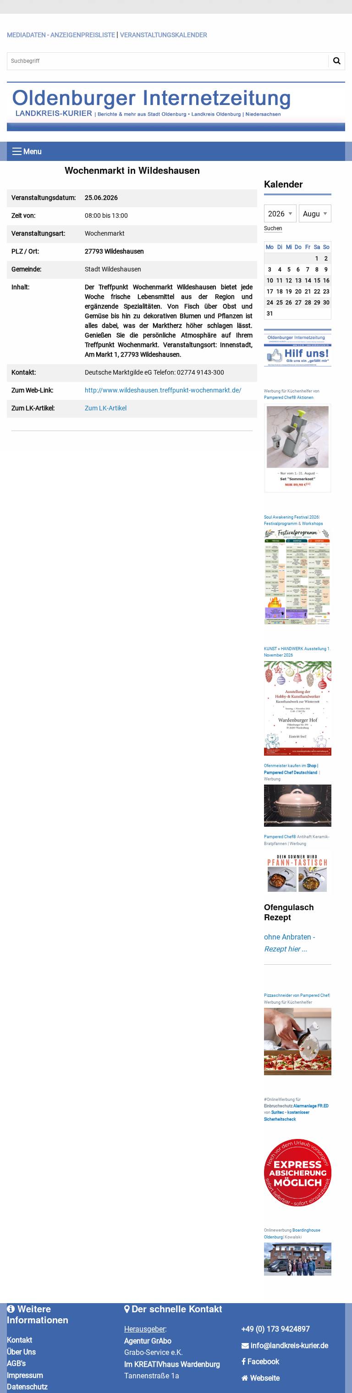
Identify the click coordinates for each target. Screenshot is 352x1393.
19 (289, 291)
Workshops (312, 523)
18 (279, 291)
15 (317, 280)
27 (298, 302)
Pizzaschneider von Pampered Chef (296, 995)
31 (270, 313)
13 (298, 280)
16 (326, 280)
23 (326, 291)
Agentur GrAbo (147, 1341)
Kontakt (19, 1340)
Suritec (277, 1112)
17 (270, 291)
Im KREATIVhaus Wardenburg (172, 1364)
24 (270, 302)
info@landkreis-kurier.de (288, 1345)
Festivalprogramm (280, 523)
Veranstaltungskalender (163, 35)
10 (270, 280)
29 (317, 302)
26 (289, 302)
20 (298, 291)
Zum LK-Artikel (105, 408)
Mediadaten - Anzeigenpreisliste (61, 35)
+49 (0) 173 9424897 (276, 1329)
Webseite (265, 1378)
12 (289, 280)
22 (317, 291)
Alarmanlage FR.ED (311, 1106)
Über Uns (21, 1352)
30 (326, 302)
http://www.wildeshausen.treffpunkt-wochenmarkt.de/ (163, 390)
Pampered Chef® (280, 837)
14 (308, 280)
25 (279, 302)
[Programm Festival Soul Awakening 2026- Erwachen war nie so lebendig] (297, 576)
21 (308, 291)
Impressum (25, 1375)
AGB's (16, 1363)
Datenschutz (27, 1386)
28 (308, 302)
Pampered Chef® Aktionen (289, 397)
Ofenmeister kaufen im (285, 765)
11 (279, 280)
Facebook (263, 1361)
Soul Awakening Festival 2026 (291, 517)
